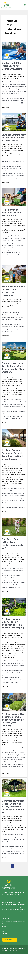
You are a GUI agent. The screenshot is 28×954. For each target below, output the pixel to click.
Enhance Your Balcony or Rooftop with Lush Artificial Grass (14, 137)
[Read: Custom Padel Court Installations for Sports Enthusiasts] (14, 50)
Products (4, 936)
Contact (4, 933)
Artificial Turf (21, 76)
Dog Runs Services (11, 230)
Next (14, 869)
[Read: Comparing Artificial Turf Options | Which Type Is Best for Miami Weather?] (14, 350)
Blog (3, 931)
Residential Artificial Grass (15, 392)
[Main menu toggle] (25, 5)
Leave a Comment (7, 73)
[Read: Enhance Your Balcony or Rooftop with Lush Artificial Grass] (14, 122)
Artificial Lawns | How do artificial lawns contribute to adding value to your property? (13, 720)
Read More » (5, 107)
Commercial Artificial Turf (18, 827)
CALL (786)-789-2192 (9, 940)
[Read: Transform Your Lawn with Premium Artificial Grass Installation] (14, 274)
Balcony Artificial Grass (8, 154)
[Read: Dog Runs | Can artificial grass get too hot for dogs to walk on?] (14, 526)
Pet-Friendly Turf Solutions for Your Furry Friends (11, 212)
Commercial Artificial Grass (10, 387)
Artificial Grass (18, 73)
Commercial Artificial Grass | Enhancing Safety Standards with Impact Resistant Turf (14, 807)
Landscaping (11, 479)
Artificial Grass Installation (9, 74)
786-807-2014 (6, 918)
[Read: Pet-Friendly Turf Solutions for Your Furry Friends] (14, 197)
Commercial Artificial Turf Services (12, 829)
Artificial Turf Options (8, 78)
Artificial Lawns (15, 225)
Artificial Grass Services (17, 559)
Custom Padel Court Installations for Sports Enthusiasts (13, 66)
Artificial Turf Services (16, 152)
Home (4, 926)
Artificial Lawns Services (18, 561)
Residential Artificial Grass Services (12, 394)
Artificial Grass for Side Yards (10, 554)
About (4, 929)
